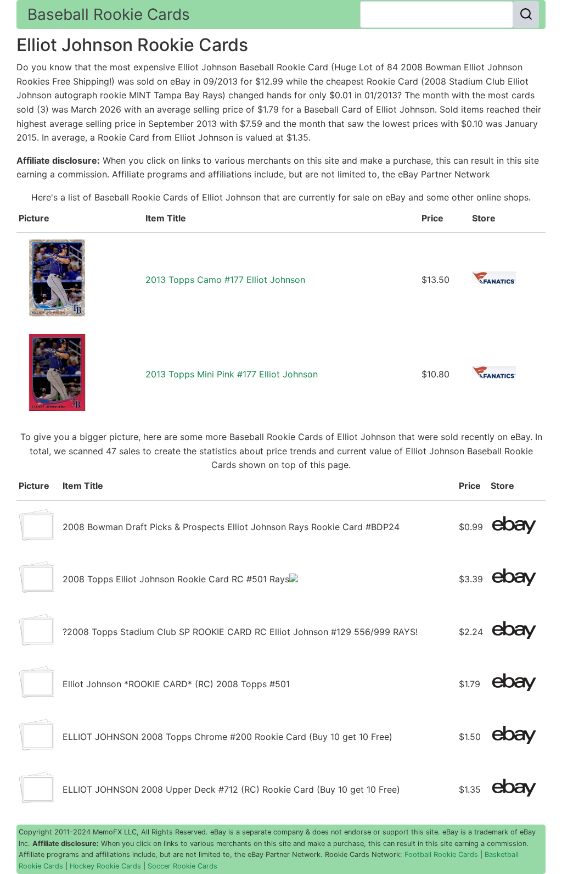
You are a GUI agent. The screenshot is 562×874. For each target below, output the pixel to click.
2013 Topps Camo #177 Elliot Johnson (225, 279)
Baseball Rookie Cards (108, 14)
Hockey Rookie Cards (105, 866)
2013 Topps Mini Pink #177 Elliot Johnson (231, 374)
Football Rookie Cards (441, 854)
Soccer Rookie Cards (182, 866)
